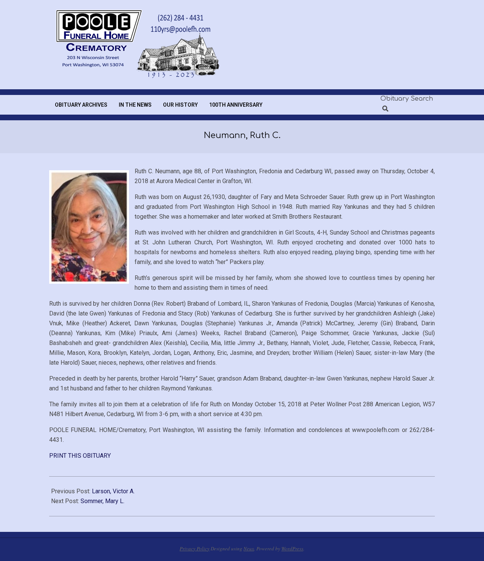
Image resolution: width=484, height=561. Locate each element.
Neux (249, 548)
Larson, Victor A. (113, 491)
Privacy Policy (194, 548)
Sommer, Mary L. (102, 501)
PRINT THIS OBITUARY (80, 455)
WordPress (292, 548)
